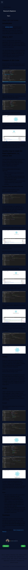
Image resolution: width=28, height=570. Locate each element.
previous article (9, 27)
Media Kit (21, 554)
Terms (17, 554)
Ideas (15, 556)
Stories (12, 558)
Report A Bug (19, 556)
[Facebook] (3, 552)
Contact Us (8, 554)
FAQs (23, 556)
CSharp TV (16, 558)
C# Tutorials (6, 556)
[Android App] (19, 552)
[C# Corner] (2, 2)
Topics (8, 15)
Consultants (11, 556)
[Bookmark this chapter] (25, 20)
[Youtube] (12, 552)
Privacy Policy (13, 554)
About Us (3, 554)
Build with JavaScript (14, 562)
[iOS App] (22, 552)
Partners (24, 554)
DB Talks (20, 558)
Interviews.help (13, 560)
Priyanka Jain (12, 539)
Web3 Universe (6, 560)
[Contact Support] (25, 552)
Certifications (3, 558)
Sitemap (8, 558)
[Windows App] (16, 552)
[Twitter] (6, 552)
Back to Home (7, 7)
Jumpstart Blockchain (20, 560)
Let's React (25, 558)
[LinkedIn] (9, 552)
